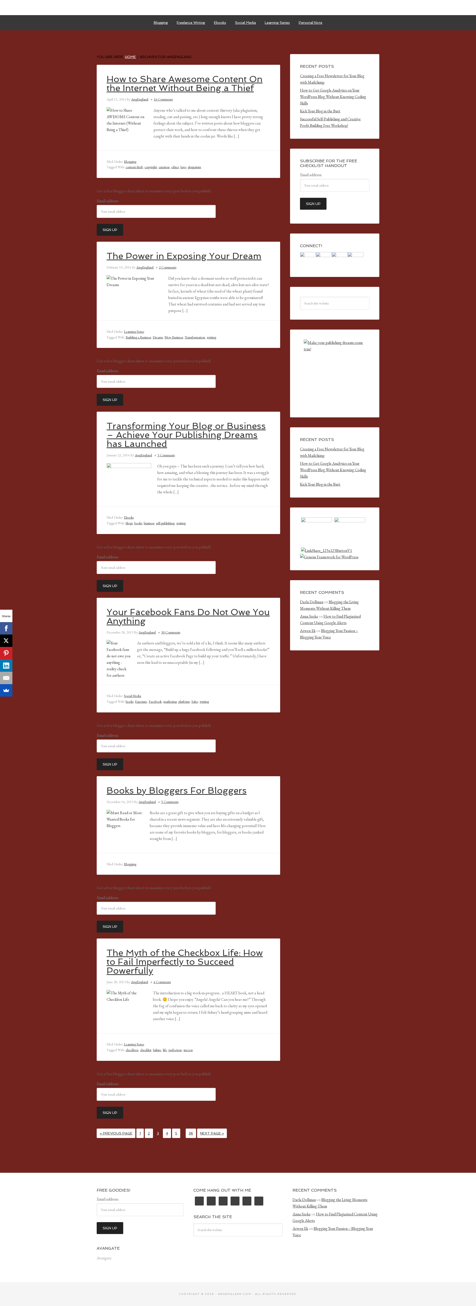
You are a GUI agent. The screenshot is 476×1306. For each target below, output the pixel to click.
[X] (6, 641)
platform (184, 701)
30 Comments (170, 632)
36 (191, 1133)
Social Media (132, 696)
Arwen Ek (308, 630)
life (165, 1050)
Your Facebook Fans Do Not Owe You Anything (188, 616)
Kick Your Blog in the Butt (320, 111)
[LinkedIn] (6, 665)
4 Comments (162, 982)
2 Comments (167, 267)
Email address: (108, 200)
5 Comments (166, 455)
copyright (151, 167)
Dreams (158, 337)
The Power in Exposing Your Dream (184, 256)
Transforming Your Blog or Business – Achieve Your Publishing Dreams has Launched (186, 435)
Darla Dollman (311, 601)
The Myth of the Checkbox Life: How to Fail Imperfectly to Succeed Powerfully (185, 961)
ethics (175, 167)
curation (164, 167)
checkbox (132, 1050)
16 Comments (163, 99)
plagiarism (194, 167)
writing (211, 337)
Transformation (195, 337)
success (188, 1050)
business (149, 523)
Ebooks (129, 517)
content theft (134, 167)
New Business (174, 337)
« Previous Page (116, 1133)
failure (157, 1050)
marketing (170, 701)
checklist (145, 1050)
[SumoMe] (6, 690)
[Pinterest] (6, 653)
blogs (129, 523)
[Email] (6, 678)
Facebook (155, 701)
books (138, 523)
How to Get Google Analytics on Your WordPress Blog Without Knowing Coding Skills (333, 97)
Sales (194, 701)
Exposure (141, 701)
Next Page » (212, 1133)
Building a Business (138, 337)
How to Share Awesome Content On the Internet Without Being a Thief (185, 83)
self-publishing (165, 523)
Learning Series (134, 331)
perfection (175, 1050)
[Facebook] (6, 628)
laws (183, 167)
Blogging (130, 161)
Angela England (238, 7)
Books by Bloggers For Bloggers (177, 790)
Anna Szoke (309, 616)
